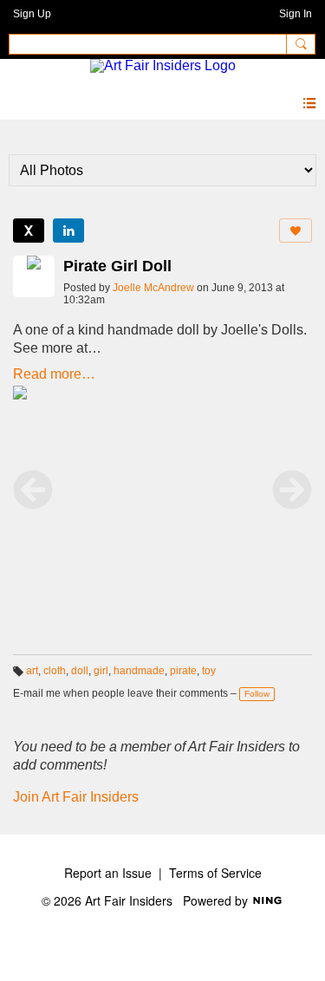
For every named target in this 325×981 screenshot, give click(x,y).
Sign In (295, 14)
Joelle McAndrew (153, 288)
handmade (139, 671)
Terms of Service (215, 872)
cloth (54, 671)
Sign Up (32, 14)
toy (209, 671)
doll (79, 671)
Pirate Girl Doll (117, 266)
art (32, 671)
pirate (183, 671)
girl (101, 671)
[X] (28, 230)
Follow (257, 693)
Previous (33, 490)
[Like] (295, 230)
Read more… (54, 374)
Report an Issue (108, 872)
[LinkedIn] (68, 230)
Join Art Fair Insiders (76, 796)
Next (292, 490)
